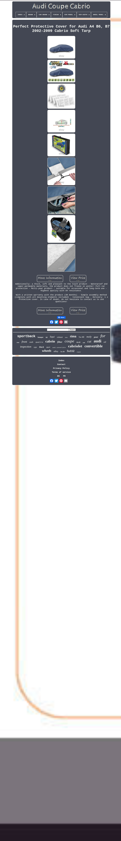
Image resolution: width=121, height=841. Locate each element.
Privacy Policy (61, 368)
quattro (39, 342)
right (35, 347)
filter (59, 342)
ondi (31, 342)
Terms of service (61, 372)
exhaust (60, 337)
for (102, 336)
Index (61, 360)
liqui (52, 336)
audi (97, 341)
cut (89, 341)
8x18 (78, 342)
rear (18, 342)
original (79, 352)
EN (58, 376)
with (84, 342)
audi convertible (59, 347)
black (41, 347)
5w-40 (81, 337)
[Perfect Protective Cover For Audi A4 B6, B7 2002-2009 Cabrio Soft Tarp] (61, 47)
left (47, 337)
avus (66, 337)
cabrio (50, 341)
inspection (25, 346)
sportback (26, 336)
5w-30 (62, 351)
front (24, 341)
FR (64, 376)
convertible (93, 346)
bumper (40, 337)
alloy (56, 351)
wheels (46, 350)
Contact (61, 364)
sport (48, 347)
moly (89, 336)
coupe (69, 341)
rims (73, 336)
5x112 (70, 350)
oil (105, 342)
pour (96, 337)
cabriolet (75, 346)
